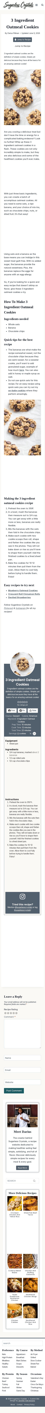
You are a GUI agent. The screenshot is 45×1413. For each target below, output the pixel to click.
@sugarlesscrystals (23, 907)
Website (9, 1082)
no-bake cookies (17, 390)
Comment (10, 1017)
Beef (4, 1381)
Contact (19, 1404)
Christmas (34, 1391)
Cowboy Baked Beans (14, 1271)
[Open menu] (36, 5)
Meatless (6, 1360)
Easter (33, 1381)
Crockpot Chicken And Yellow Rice (14, 1215)
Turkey (5, 1384)
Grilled (33, 1357)
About (12, 1404)
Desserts (20, 1367)
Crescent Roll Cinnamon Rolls (24, 594)
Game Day (20, 1391)
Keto (4, 1354)
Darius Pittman (13, 33)
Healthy (5, 1364)
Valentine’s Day (37, 1378)
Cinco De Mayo (37, 1384)
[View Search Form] (42, 5)
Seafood (5, 1387)
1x (30, 733)
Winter (19, 1387)
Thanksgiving (36, 1387)
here (21, 370)
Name (8, 1058)
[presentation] (14, 1203)
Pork (4, 1391)
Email (7, 1070)
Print (13, 710)
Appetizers (20, 1354)
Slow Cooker (36, 1360)
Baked (33, 1367)
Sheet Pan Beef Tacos (30, 1214)
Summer (19, 1381)
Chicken (5, 1378)
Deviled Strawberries (19, 597)
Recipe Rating (11, 1009)
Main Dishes (21, 1360)
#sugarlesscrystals (22, 910)
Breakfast (20, 1357)
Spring (19, 1378)
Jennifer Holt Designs (26, 1401)
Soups (19, 1364)
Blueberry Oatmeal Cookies (23, 590)
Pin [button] (23, 710)
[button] (18, 702)
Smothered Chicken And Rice (30, 1322)
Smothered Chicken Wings (30, 1295)
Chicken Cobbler (14, 1321)
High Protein (7, 1357)
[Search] (34, 1181)
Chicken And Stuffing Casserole (30, 1272)
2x (34, 733)
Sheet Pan (35, 1364)
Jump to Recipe (24, 39)
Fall (17, 1384)
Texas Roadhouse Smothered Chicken (14, 1297)
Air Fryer (34, 1354)
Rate (34, 710)
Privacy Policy (29, 1404)
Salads (5, 1367)
